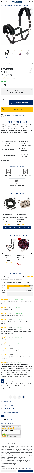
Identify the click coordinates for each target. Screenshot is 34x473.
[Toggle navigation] (2, 2)
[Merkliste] (28, 2)
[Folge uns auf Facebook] (15, 397)
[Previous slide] (2, 54)
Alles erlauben (25, 471)
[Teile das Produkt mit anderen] (31, 13)
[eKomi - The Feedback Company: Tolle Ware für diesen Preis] (11, 431)
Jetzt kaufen (18, 109)
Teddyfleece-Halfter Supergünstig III (22, 5)
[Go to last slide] (2, 213)
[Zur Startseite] (17, 2)
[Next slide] (32, 54)
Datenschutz (27, 468)
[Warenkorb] (32, 2)
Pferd (2, 5)
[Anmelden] (6, 2)
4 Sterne (3, 288)
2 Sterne (3, 292)
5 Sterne (3, 285)
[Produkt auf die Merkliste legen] (31, 9)
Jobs (8, 416)
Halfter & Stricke (8, 5)
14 (15, 381)
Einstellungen (8, 471)
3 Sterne (3, 290)
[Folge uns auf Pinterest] (19, 397)
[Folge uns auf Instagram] (10, 397)
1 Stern (3, 295)
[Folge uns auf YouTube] (23, 397)
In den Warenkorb (10, 227)
